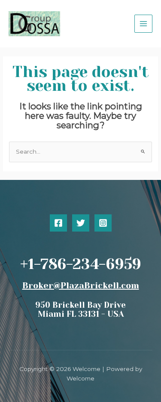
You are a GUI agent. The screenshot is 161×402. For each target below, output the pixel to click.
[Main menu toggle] (143, 24)
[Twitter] (80, 223)
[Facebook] (58, 223)
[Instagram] (103, 223)
